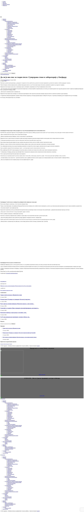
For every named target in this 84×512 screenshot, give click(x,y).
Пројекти (4, 64)
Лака (8, 40)
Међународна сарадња (7, 60)
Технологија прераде (9, 52)
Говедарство (9, 30)
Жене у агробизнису (9, 65)
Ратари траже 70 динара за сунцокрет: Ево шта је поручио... (15, 299)
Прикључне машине (11, 42)
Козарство (9, 33)
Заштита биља (10, 28)
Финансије (9, 48)
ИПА (6, 56)
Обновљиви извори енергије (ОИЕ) (14, 44)
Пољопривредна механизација (11, 39)
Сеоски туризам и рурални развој (11, 53)
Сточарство (7, 29)
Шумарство (9, 27)
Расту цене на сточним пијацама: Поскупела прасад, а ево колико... (17, 303)
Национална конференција (10, 66)
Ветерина (9, 37)
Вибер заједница (42, 374)
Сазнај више (42, 395)
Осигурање (9, 50)
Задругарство (5, 71)
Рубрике (4, 20)
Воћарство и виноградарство (13, 23)
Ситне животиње (10, 36)
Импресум (5, 5)
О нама (4, 1)
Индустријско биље (11, 24)
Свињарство (9, 31)
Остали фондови (8, 440)
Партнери (5, 3)
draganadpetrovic (3, 281)
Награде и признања (9, 67)
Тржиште (9, 51)
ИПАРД (6, 439)
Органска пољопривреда (10, 38)
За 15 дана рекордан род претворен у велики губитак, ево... (15, 317)
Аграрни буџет (10, 49)
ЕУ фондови (5, 55)
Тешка (8, 41)
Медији (4, 63)
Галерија (4, 69)
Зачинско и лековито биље (12, 26)
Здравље (6, 54)
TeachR (38, 345)
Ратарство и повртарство (12, 22)
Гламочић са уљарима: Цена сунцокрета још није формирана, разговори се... (19, 308)
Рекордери (7, 68)
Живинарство (10, 34)
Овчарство (9, 32)
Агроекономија (8, 47)
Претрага (13, 73)
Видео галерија (8, 70)
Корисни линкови (6, 4)
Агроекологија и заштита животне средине (13, 43)
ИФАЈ (6, 62)
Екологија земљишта (11, 45)
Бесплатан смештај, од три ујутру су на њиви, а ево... (13, 312)
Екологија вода (10, 46)
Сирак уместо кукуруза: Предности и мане (11, 295)
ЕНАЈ (6, 61)
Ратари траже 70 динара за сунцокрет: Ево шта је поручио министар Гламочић (19, 332)
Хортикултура (10, 25)
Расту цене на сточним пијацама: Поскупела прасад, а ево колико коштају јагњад (19, 337)
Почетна (4, 19)
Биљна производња (9, 21)
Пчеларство (9, 35)
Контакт (4, 2)
